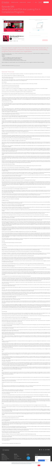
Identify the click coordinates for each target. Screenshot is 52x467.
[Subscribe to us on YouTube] (49, 449)
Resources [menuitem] (29, 2)
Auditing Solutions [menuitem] (23, 2)
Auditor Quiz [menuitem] (15, 457)
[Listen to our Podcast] (47, 449)
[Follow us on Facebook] (41, 449)
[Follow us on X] (43, 449)
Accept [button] (39, 465)
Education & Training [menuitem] (4, 459)
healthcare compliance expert (28, 53)
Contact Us (40, 2)
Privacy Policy (30, 463)
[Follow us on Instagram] (45, 449)
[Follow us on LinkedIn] (39, 449)
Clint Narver (13, 53)
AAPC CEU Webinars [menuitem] (16, 456)
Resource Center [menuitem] (16, 455)
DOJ (18, 53)
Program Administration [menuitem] (4, 457)
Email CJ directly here (17, 65)
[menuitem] (5, 454)
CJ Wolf (4, 53)
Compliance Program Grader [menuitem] (17, 458)
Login (36, 2)
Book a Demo (46, 2)
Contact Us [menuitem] (28, 455)
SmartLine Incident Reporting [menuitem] (5, 458)
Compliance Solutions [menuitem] (14, 2)
